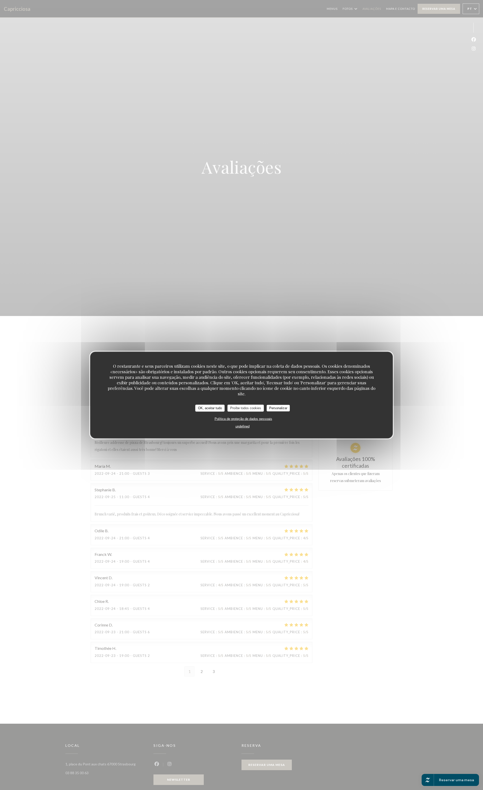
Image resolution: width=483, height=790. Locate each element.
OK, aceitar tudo (210, 408)
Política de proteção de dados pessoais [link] (243, 418)
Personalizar (278, 408)
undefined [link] (242, 426)
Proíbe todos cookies (245, 408)
